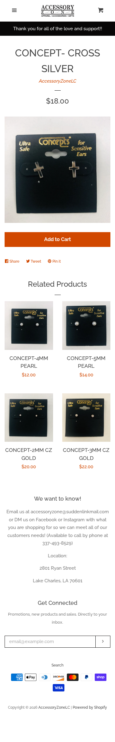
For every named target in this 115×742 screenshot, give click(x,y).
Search (57, 665)
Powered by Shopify (90, 707)
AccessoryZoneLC (57, 81)
